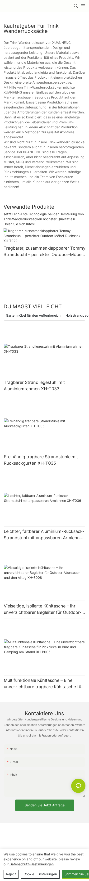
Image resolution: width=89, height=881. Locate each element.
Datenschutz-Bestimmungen (31, 864)
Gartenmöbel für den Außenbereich (33, 315)
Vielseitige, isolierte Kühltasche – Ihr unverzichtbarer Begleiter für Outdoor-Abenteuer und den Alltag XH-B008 (42, 609)
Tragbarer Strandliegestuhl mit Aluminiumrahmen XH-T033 (34, 385)
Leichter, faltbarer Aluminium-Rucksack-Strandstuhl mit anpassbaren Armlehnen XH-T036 (44, 535)
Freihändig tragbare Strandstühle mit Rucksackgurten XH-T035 (41, 460)
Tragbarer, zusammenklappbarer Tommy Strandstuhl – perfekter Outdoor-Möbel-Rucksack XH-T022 (44, 252)
